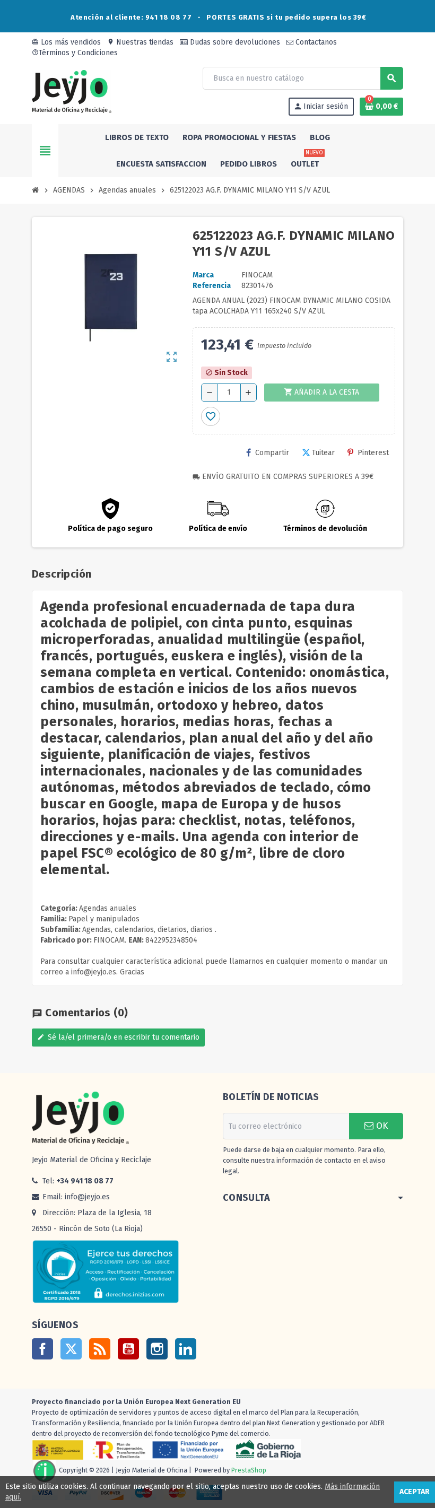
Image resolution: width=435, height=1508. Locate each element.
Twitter (71, 1348)
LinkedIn (185, 1348)
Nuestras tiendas (140, 42)
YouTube (128, 1348)
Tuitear (323, 452)
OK (380, 1125)
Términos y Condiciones (75, 52)
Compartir (272, 452)
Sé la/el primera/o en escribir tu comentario (118, 1037)
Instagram (157, 1348)
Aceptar (414, 1491)
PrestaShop (248, 1471)
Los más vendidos (66, 42)
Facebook (42, 1348)
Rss (99, 1348)
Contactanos (315, 42)
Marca (203, 275)
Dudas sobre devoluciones (234, 42)
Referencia (212, 285)
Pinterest (373, 452)
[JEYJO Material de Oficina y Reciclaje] (71, 90)
